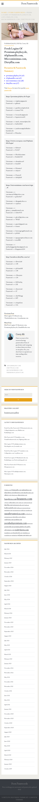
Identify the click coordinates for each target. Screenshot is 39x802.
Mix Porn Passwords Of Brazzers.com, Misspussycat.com (15, 466)
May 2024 (7, 599)
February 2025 (8, 558)
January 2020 (8, 764)
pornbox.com (18, 520)
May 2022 (7, 677)
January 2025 (7, 563)
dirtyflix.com (13, 368)
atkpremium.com (22, 495)
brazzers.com (24, 499)
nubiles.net (23, 517)
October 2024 (8, 576)
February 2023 (8, 659)
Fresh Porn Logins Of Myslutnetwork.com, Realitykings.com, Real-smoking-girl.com (16, 459)
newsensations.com (8, 517)
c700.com (6, 502)
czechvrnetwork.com (28, 502)
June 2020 (7, 741)
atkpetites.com (14, 495)
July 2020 (7, 737)
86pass (10, 88)
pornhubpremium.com (15, 523)
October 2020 (8, 723)
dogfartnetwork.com (18, 505)
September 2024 (9, 581)
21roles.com (7, 490)
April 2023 (7, 650)
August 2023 (7, 636)
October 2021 (8, 691)
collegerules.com (13, 502)
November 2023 (8, 627)
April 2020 (7, 750)
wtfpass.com (21, 535)
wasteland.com (14, 535)
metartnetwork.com (26, 508)
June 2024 (7, 595)
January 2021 (7, 709)
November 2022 (8, 672)
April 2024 (7, 604)
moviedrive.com (29, 510)
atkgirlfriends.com (28, 492)
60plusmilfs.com (14, 365)
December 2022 (8, 668)
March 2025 (7, 553)
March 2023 (7, 654)
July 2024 (6, 590)
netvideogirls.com (28, 514)
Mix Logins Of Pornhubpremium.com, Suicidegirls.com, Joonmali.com (15, 445)
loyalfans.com (19, 508)
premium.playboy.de (15, 372)
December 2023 (8, 622)
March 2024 (7, 608)
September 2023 (8, 631)
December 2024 (8, 567)
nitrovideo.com (16, 517)
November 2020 (9, 718)
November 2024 (8, 572)
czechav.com (20, 502)
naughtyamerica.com (14, 513)
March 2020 (7, 755)
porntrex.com (30, 523)
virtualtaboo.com (7, 535)
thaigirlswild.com (17, 533)
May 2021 (7, 700)
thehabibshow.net (26, 533)
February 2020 (8, 759)
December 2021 (8, 682)
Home (4, 13)
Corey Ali (25, 43)
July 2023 (6, 640)
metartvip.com (8, 510)
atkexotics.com (18, 493)
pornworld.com (9, 527)
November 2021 (8, 686)
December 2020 (9, 714)
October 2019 (8, 769)
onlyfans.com (9, 520)
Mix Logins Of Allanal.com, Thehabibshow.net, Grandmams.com (16, 317)
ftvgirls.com (26, 505)
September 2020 (9, 727)
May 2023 (7, 645)
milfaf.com (23, 510)
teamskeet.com (8, 533)
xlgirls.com (28, 535)
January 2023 (7, 663)
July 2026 (6, 549)
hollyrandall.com (10, 508)
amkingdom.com (26, 490)
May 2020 (7, 746)
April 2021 (7, 704)
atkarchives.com (9, 493)
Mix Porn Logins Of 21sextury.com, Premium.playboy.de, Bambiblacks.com (17, 326)
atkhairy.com (7, 495)
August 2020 (7, 732)
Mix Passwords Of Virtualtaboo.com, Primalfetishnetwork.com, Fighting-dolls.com (16, 438)
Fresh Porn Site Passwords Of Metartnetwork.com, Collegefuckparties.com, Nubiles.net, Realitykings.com (18, 430)
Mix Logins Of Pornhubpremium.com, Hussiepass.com (15, 473)
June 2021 (7, 695)
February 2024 (8, 613)
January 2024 (7, 618)
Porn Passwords (29, 3)
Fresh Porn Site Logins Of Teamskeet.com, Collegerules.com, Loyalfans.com (16, 452)
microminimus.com (15, 370)
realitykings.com (22, 530)
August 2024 (7, 585)
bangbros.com (10, 499)
